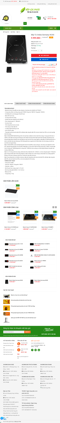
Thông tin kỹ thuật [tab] (21, 103)
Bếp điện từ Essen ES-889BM (41, 249)
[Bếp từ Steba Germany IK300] (11, 191)
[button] (33, 18)
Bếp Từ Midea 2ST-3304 (14, 266)
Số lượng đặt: (34, 50)
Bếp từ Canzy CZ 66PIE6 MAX (30, 227)
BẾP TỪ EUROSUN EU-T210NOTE (16, 243)
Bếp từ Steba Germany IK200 (16, 280)
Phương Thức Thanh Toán (8, 343)
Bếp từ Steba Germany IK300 (11, 200)
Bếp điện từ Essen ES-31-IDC (41, 243)
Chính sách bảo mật (7, 352)
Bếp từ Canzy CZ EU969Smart (11, 227)
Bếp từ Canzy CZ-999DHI (15, 260)
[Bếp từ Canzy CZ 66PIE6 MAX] (30, 217)
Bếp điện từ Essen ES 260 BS (41, 260)
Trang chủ (6, 31)
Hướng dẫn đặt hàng (41, 3)
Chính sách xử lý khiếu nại (8, 349)
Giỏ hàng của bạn (31, 3)
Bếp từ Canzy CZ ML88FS (47, 227)
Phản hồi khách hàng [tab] (49, 103)
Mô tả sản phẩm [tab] (8, 103)
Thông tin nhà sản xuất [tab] (34, 103)
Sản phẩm (13, 31)
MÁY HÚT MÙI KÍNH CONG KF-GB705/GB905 (19, 255)
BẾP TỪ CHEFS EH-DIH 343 (40, 266)
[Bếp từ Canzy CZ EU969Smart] (11, 217)
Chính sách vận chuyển (8, 354)
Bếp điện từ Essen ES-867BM (41, 255)
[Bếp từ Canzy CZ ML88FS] (48, 217)
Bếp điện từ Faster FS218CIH (16, 249)
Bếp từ (18, 31)
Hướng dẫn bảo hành (52, 3)
